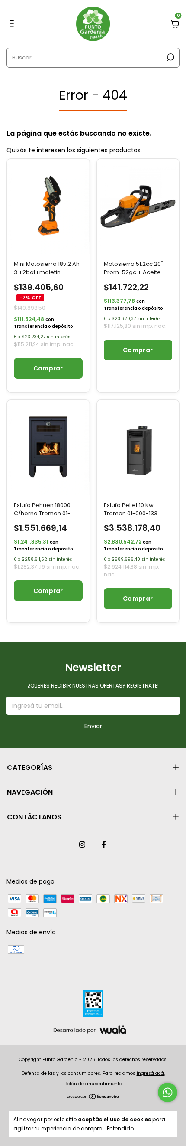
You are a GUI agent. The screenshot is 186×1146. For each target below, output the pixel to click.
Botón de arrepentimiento (93, 1084)
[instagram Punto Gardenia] (82, 844)
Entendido (120, 1128)
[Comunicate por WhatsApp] (167, 1092)
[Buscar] (169, 57)
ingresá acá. (151, 1073)
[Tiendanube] (93, 1097)
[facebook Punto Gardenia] (103, 844)
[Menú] (13, 24)
